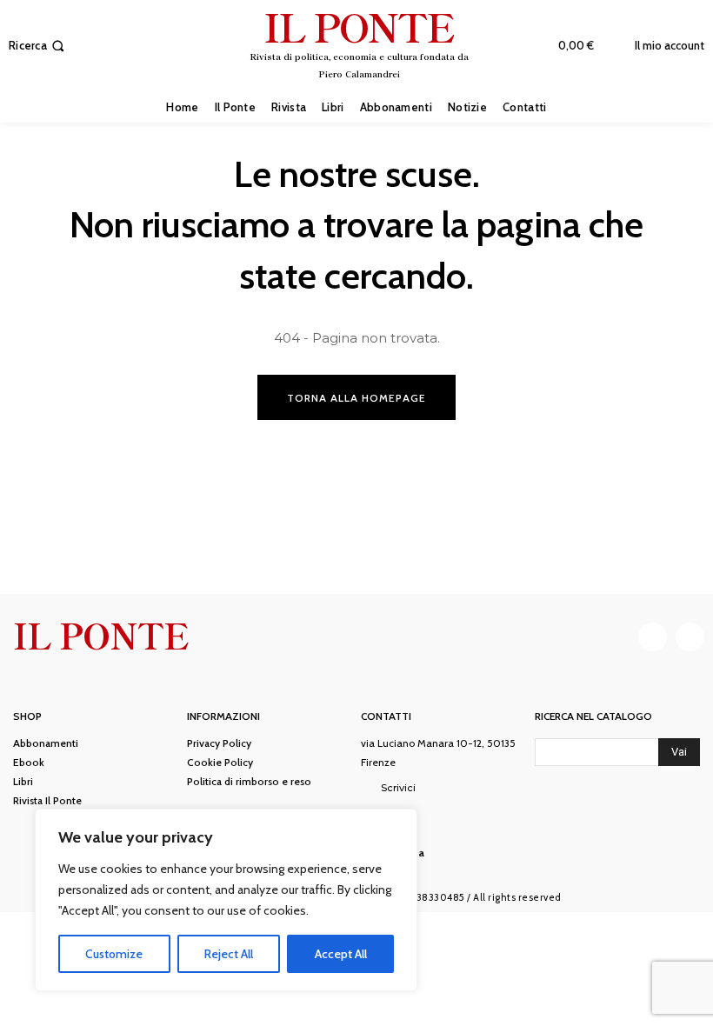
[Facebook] (652, 637)
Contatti (386, 716)
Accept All (341, 954)
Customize (114, 954)
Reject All (228, 954)
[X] (690, 637)
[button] (38, 46)
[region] (226, 900)
